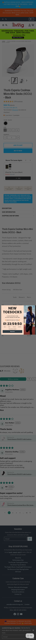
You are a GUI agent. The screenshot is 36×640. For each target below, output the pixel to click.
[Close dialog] (33, 307)
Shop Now (12, 331)
